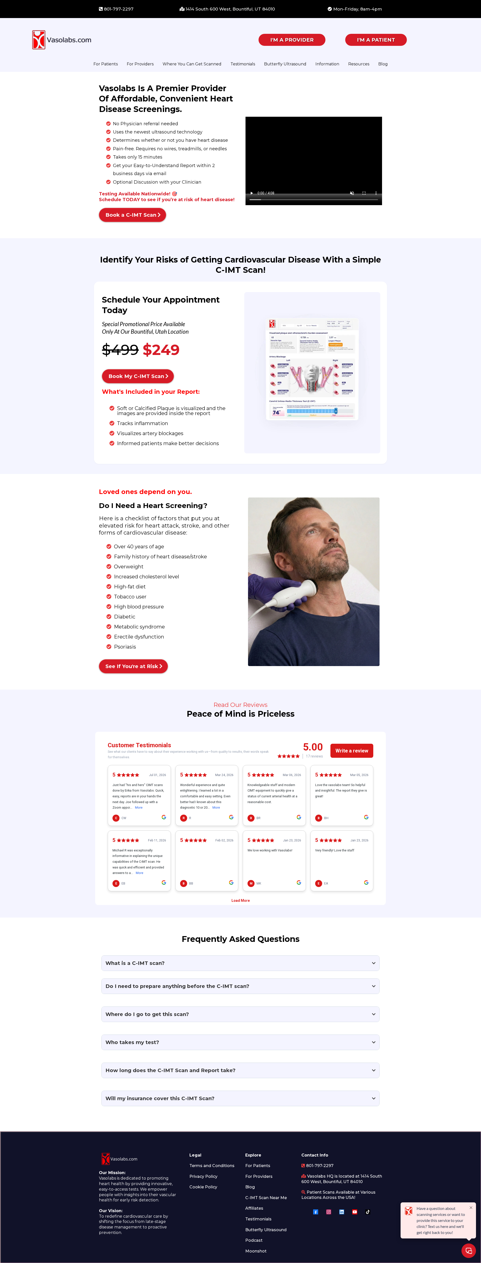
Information (327, 64)
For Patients (105, 64)
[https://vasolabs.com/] (129, 39)
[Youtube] (354, 1211)
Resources (358, 64)
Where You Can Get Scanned (192, 64)
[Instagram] (328, 1211)
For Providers (140, 64)
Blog (383, 64)
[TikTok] (367, 1211)
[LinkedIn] (341, 1211)
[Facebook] (315, 1211)
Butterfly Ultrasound (285, 64)
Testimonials (242, 64)
